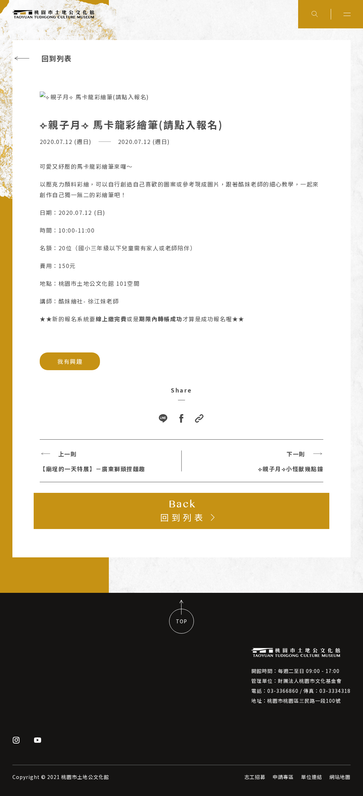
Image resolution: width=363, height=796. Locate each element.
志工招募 (255, 776)
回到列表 (56, 58)
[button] (199, 418)
